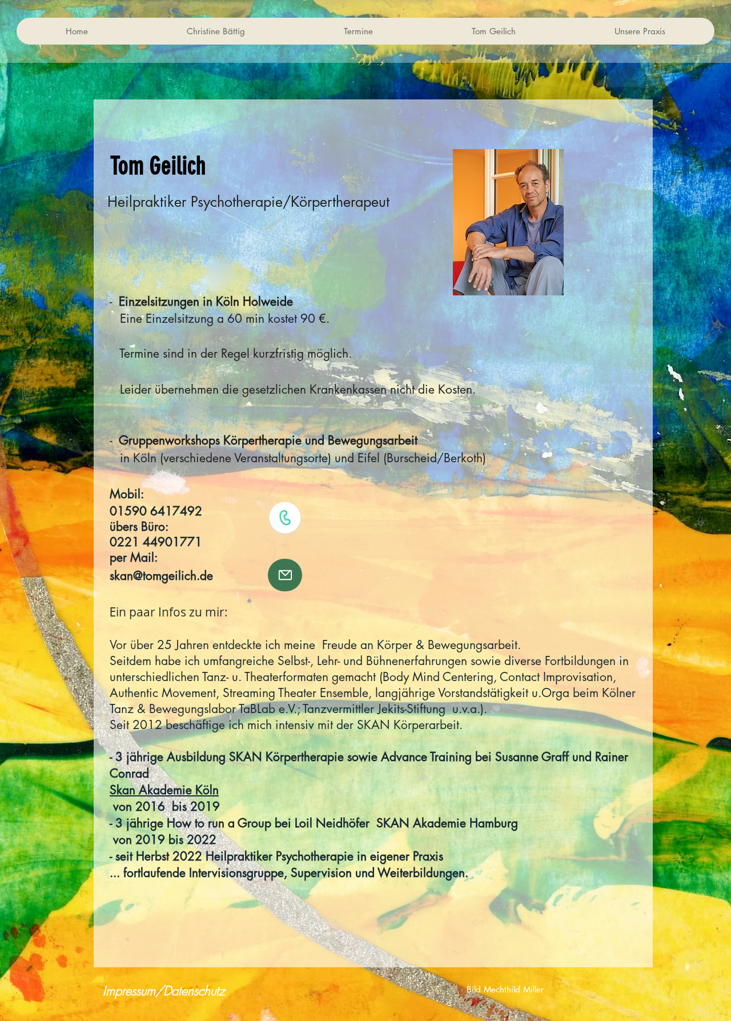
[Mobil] (285, 518)
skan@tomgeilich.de (161, 575)
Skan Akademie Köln (164, 790)
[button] (215, 31)
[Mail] (285, 575)
